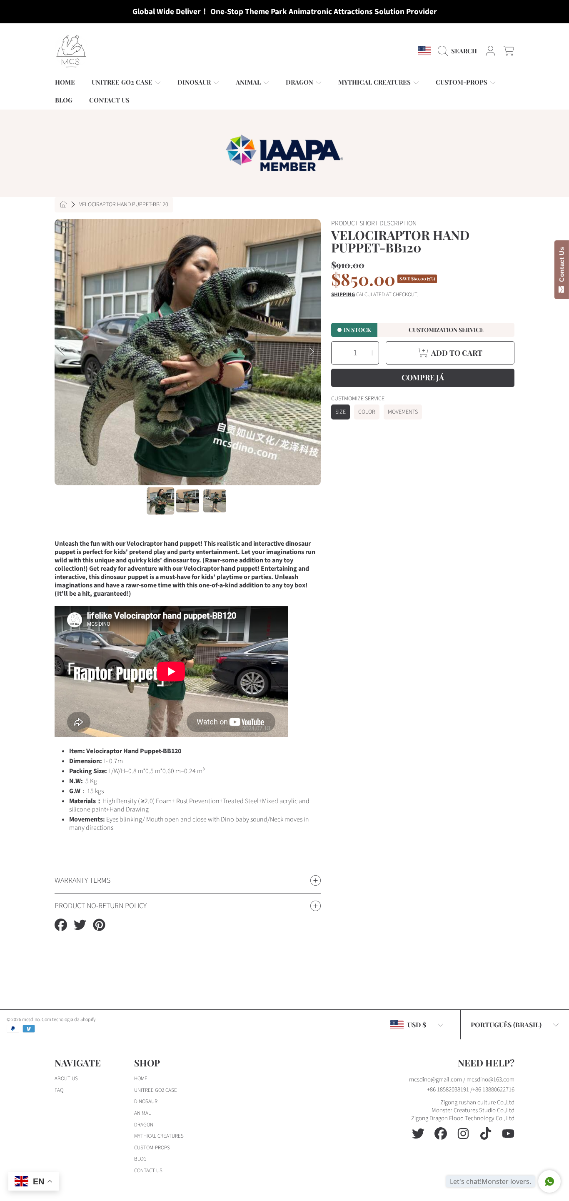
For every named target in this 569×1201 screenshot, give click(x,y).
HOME (140, 1078)
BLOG (140, 1159)
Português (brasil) (506, 1024)
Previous (63, 352)
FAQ (59, 1090)
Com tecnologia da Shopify (68, 1019)
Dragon (300, 82)
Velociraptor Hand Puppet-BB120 (123, 205)
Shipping (343, 294)
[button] (459, 51)
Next (312, 352)
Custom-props (462, 82)
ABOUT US (66, 1078)
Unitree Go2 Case (123, 82)
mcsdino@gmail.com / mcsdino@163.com (461, 1079)
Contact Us (561, 266)
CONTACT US (148, 1170)
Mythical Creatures (375, 82)
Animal (249, 82)
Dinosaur (194, 82)
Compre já (423, 377)
